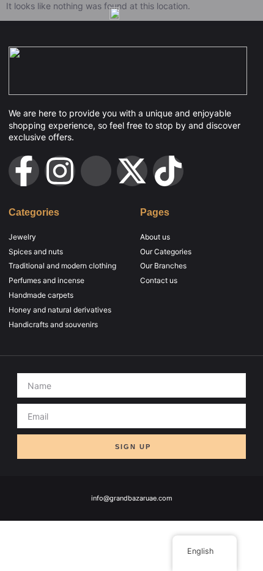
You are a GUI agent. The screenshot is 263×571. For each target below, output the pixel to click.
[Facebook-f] (24, 171)
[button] (200, 13)
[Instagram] (60, 171)
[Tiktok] (168, 171)
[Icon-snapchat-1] (96, 171)
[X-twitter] (132, 171)
